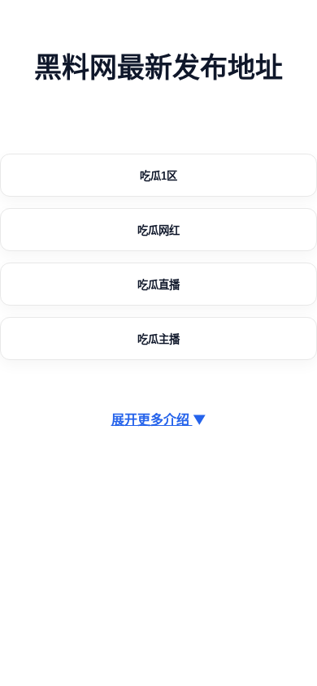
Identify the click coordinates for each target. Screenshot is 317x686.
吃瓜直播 (158, 285)
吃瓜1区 (158, 176)
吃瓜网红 (158, 230)
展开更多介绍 (158, 419)
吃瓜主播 (158, 339)
